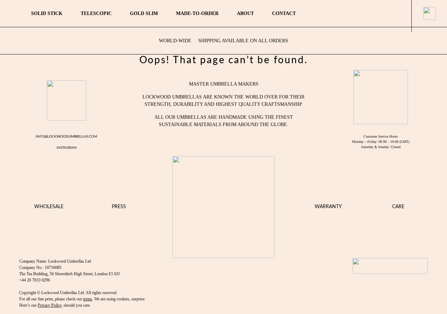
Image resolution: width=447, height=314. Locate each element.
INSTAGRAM (66, 147)
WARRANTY (328, 206)
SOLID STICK (47, 13)
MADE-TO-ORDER (197, 13)
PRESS (119, 206)
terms (87, 299)
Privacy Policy (49, 305)
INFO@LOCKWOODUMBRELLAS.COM (66, 136)
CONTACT (284, 13)
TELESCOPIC (96, 13)
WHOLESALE (49, 206)
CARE (398, 206)
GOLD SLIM (144, 13)
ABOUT (245, 13)
